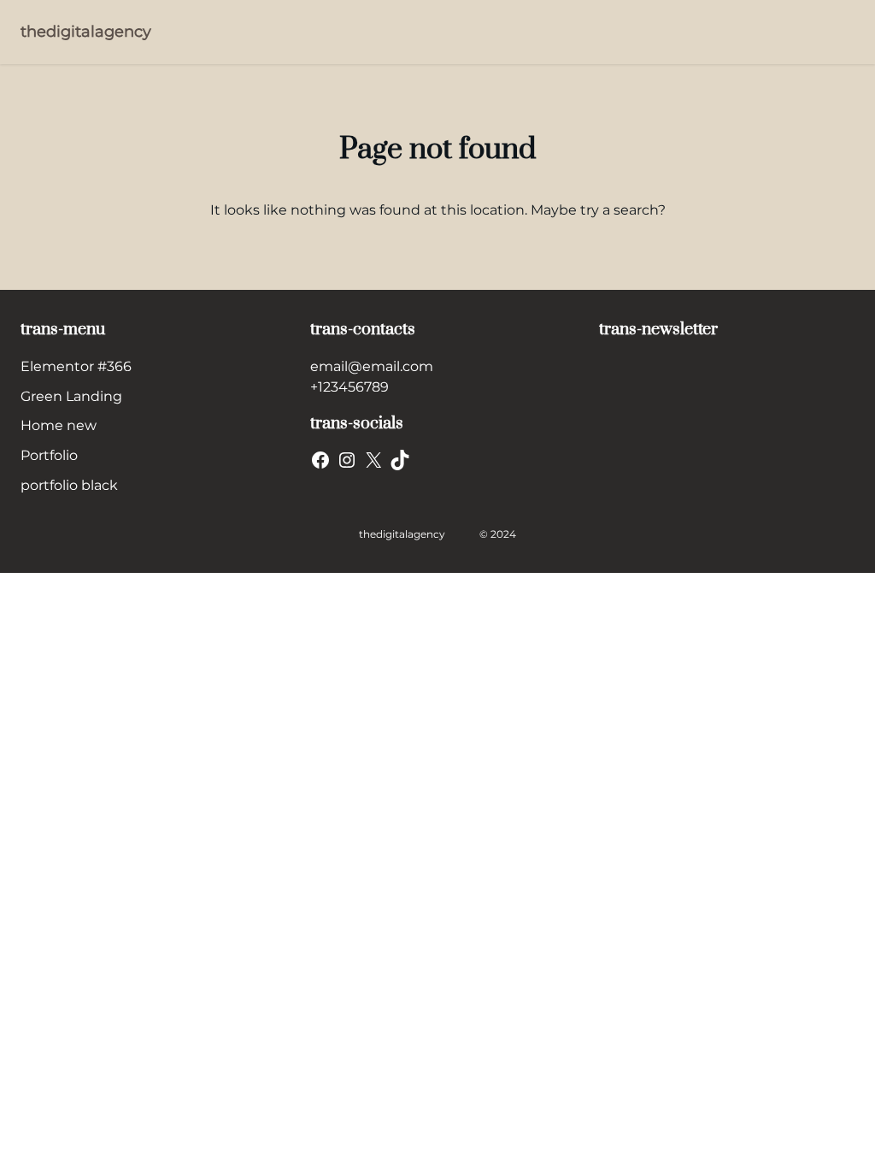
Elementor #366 (76, 366)
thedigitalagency (86, 31)
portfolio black (69, 485)
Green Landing (71, 396)
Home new (59, 425)
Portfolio (49, 455)
